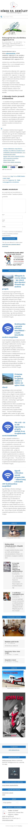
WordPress (20, 825)
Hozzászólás (4, 197)
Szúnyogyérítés (19, 45)
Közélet (16, 654)
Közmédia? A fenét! (10, 660)
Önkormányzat (11, 45)
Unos (12, 825)
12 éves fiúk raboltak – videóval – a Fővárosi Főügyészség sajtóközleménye (17, 567)
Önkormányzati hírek (15, 43)
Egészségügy (5, 43)
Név (3, 214)
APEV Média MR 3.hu (14, 750)
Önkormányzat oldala (7, 820)
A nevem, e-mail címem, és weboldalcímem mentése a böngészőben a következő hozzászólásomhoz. (12, 233)
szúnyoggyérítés (10, 53)
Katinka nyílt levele (12, 642)
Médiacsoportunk (6, 760)
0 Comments (8, 46)
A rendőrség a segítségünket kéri (18, 593)
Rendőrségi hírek (15, 574)
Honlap (3, 226)
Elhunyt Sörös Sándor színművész (12, 162)
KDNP (3, 816)
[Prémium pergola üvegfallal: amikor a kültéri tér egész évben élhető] (7, 374)
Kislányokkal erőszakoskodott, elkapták (14, 545)
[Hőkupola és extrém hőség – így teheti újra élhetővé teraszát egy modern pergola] (7, 276)
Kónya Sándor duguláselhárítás (10, 785)
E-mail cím (3, 220)
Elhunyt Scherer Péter (9, 160)
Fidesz (16, 814)
